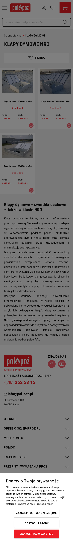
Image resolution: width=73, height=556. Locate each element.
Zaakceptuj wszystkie (36, 533)
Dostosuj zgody (36, 523)
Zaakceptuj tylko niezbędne (36, 512)
